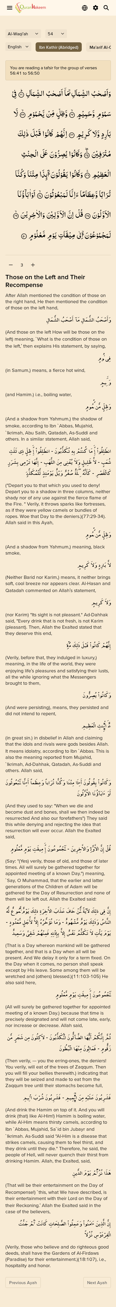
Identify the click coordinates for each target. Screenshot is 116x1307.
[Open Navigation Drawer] (9, 7)
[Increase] (33, 265)
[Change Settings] (95, 7)
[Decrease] (10, 265)
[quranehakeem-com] (30, 7)
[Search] (106, 7)
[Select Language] (84, 7)
